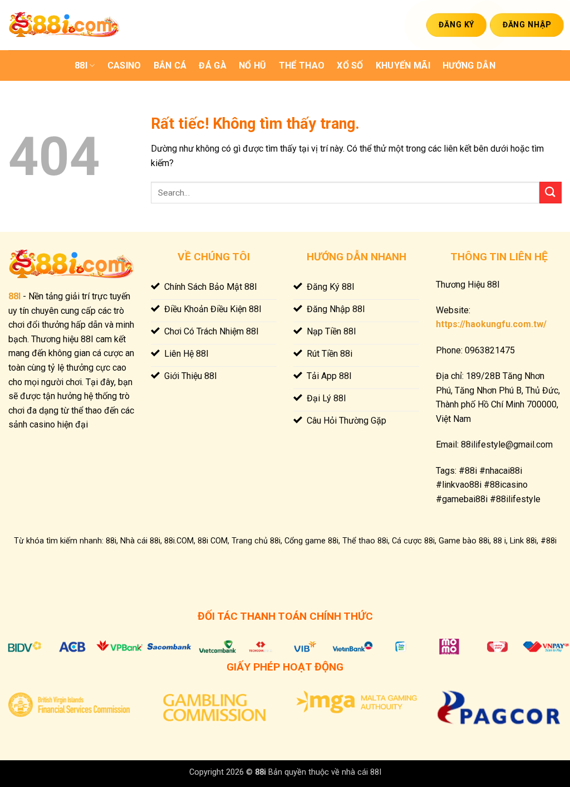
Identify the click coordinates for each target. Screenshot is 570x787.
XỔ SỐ (350, 65)
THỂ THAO (302, 65)
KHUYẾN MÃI (403, 65)
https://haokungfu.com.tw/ (491, 324)
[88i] (64, 25)
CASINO (124, 65)
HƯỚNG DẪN (469, 65)
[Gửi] (550, 192)
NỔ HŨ (253, 65)
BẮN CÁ (170, 65)
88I (81, 65)
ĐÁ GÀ (213, 65)
